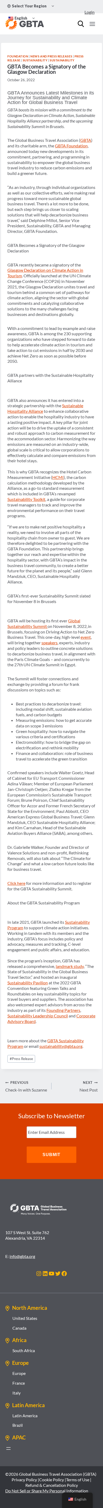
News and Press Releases (51, 56)
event (86, 637)
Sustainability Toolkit (26, 499)
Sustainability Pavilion (27, 982)
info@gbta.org (22, 1256)
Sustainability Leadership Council (37, 1015)
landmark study (70, 966)
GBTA (85, 140)
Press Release (21, 1059)
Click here (16, 883)
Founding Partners (63, 1010)
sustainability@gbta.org (60, 1046)
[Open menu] (92, 24)
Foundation (17, 56)
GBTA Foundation (71, 145)
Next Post (88, 1086)
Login (90, 12)
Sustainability (35, 60)
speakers (49, 642)
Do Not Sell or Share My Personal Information (46, 1490)
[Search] (81, 24)
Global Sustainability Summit (43, 623)
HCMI (58, 477)
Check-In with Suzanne (26, 1086)
